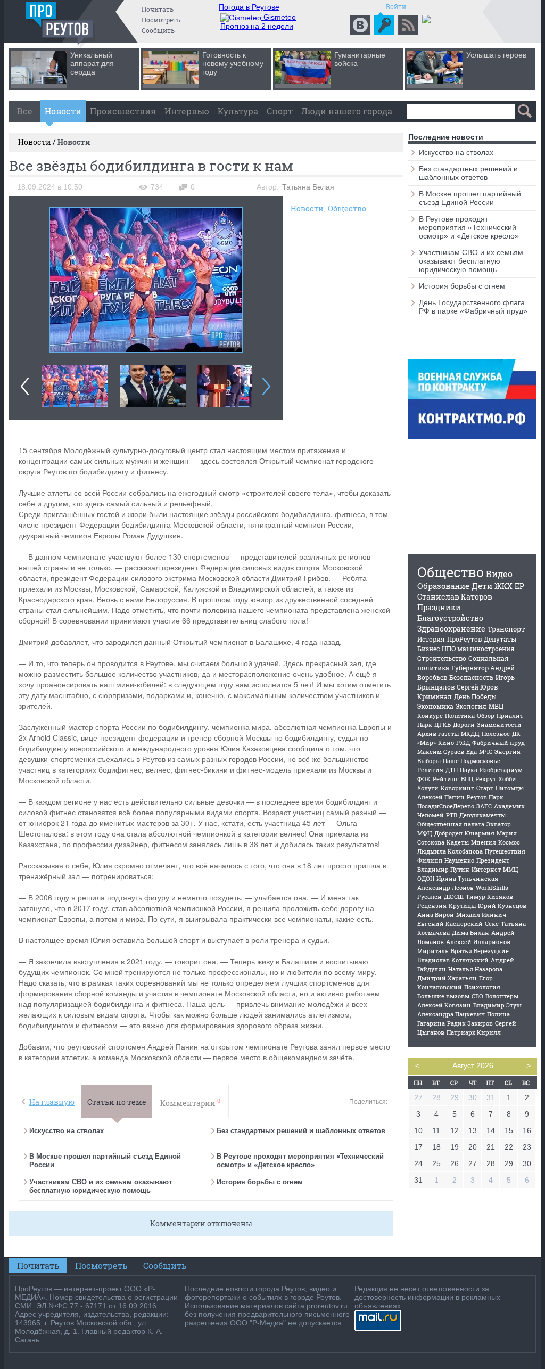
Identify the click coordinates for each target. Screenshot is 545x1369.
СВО (477, 996)
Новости (63, 111)
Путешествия (505, 851)
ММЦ (510, 869)
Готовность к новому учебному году (232, 63)
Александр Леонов (445, 887)
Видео (499, 573)
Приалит (510, 715)
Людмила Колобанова (450, 851)
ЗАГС (484, 806)
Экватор (498, 824)
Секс (492, 924)
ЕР (519, 586)
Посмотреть (161, 19)
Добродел (448, 833)
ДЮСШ (454, 896)
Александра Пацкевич (451, 1014)
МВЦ (496, 706)
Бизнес (428, 648)
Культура (238, 111)
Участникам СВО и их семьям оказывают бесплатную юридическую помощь (100, 1186)
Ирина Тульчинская (467, 878)
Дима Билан (470, 933)
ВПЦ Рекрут (478, 779)
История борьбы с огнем (260, 1182)
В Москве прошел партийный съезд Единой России (470, 198)
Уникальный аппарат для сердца (92, 63)
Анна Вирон (435, 915)
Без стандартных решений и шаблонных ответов (301, 1131)
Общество (347, 208)
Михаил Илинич (481, 915)
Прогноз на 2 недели (256, 26)
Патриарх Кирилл (474, 1032)
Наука (468, 770)
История (431, 639)
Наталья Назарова (475, 969)
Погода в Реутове (249, 7)
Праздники (439, 607)
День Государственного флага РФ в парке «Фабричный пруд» (473, 306)
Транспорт (506, 629)
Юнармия (479, 833)
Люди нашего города (346, 111)
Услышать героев (496, 55)
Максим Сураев (440, 752)
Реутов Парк (485, 797)
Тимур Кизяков (489, 896)
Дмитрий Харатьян (447, 978)
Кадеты (458, 842)
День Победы (475, 696)
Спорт (280, 111)
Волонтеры (501, 996)
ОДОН (425, 878)
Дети (482, 585)
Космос (509, 842)
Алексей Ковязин (444, 1005)
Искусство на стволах (66, 1131)
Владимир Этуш (497, 1005)
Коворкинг (457, 788)
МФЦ (424, 833)
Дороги (464, 724)
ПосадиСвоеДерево (445, 806)
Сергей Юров (477, 687)
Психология (482, 987)
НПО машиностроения (478, 648)
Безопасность (471, 677)
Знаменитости (499, 724)
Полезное (496, 733)
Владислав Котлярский (453, 960)
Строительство (441, 658)
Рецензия (432, 905)
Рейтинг (446, 779)
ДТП (451, 770)
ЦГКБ (442, 724)
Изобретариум (501, 770)
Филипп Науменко (445, 860)
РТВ (451, 815)
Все (24, 111)
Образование (443, 585)
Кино (446, 743)
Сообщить (158, 30)
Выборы (429, 761)
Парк (424, 724)
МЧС (485, 752)
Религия (430, 770)
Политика (460, 715)
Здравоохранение (451, 629)
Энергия (507, 752)
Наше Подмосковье (471, 761)
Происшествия (123, 111)
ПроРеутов (464, 639)
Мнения (483, 842)
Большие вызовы (443, 996)
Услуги (428, 788)
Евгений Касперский (450, 924)
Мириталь (433, 951)
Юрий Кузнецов (502, 905)
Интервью (186, 111)
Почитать (158, 9)
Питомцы (510, 788)
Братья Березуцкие (480, 951)
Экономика (435, 706)
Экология (471, 706)
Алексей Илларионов (478, 942)
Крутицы (462, 905)
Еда (471, 752)
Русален (429, 896)
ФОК (424, 779)
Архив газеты (438, 733)
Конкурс (430, 715)
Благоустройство (450, 618)
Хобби (507, 779)
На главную (52, 1102)
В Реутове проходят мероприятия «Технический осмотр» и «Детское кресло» (300, 1160)
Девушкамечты (482, 815)
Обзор (485, 715)
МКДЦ (470, 733)
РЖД (463, 743)
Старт (484, 788)
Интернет (486, 869)
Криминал (434, 696)
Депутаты (500, 639)
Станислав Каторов (454, 597)
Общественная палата (450, 824)
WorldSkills (492, 887)
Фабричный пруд (498, 743)
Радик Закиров (470, 1023)
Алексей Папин (441, 797)
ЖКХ (503, 586)
